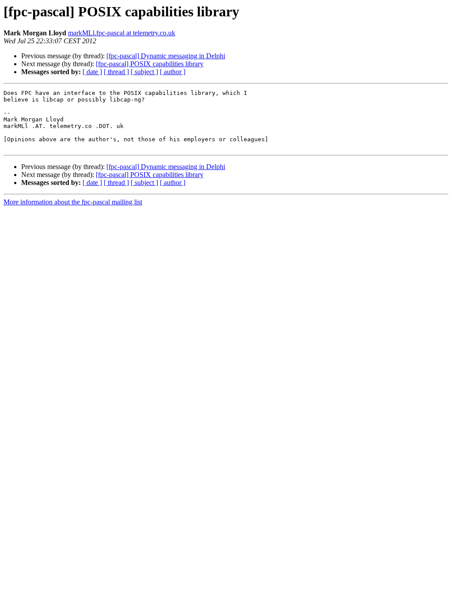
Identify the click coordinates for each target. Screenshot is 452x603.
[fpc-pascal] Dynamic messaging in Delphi (165, 56)
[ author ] (172, 71)
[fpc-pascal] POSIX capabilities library (149, 64)
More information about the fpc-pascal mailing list (73, 202)
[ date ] (92, 71)
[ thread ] (116, 71)
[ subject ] (144, 71)
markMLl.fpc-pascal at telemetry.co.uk (121, 33)
